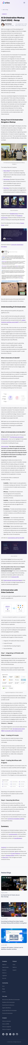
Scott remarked (4, 446)
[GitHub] (17, 1034)
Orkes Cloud (5, 857)
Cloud (14, 964)
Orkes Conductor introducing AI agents (13, 580)
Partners (4, 970)
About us (4, 972)
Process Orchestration (7, 1013)
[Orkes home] (6, 3)
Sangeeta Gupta (14, 213)
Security (4, 978)
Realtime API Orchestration (8, 1002)
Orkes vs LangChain (6, 1026)
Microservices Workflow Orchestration (11, 999)
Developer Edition (10, 855)
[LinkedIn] (10, 1034)
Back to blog (5, 9)
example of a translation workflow (16, 818)
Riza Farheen (6, 179)
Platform (4, 964)
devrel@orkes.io (18, 838)
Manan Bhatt (6, 170)
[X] (3, 1034)
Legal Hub (4, 975)
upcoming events (13, 834)
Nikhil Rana (6, 188)
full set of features (15, 853)
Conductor (3, 847)
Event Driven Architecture (8, 1005)
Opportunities (5, 967)
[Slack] (14, 1034)
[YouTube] (7, 1034)
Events (3, 991)
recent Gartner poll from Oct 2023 (16, 537)
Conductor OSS (15, 576)
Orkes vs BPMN (5, 1023)
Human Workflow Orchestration (9, 1010)
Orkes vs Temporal (6, 1029)
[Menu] (24, 2)
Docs (3, 986)
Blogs (3, 988)
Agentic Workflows (6, 1007)
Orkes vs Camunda (6, 1021)
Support (14, 970)
